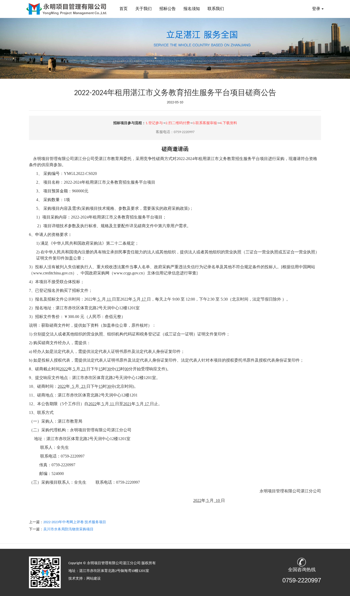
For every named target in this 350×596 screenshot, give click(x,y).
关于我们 (143, 9)
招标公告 (167, 9)
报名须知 (191, 9)
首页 (123, 9)
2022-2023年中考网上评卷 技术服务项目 (74, 522)
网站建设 (93, 579)
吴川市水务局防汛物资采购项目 (68, 529)
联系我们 (216, 9)
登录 (316, 9)
